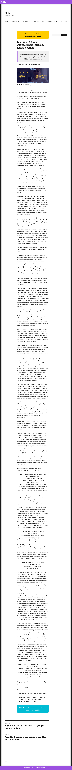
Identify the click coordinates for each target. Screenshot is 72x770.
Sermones (25, 21)
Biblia (3, 2)
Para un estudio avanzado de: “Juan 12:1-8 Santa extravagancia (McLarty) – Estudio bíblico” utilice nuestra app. (33, 57)
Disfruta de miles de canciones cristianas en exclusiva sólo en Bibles (32, 709)
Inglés (65, 21)
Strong (43, 21)
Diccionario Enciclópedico (12, 21)
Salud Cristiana (58, 21)
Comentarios (35, 21)
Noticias (49, 21)
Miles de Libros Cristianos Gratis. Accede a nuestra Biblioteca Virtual (33, 35)
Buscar (53, 33)
